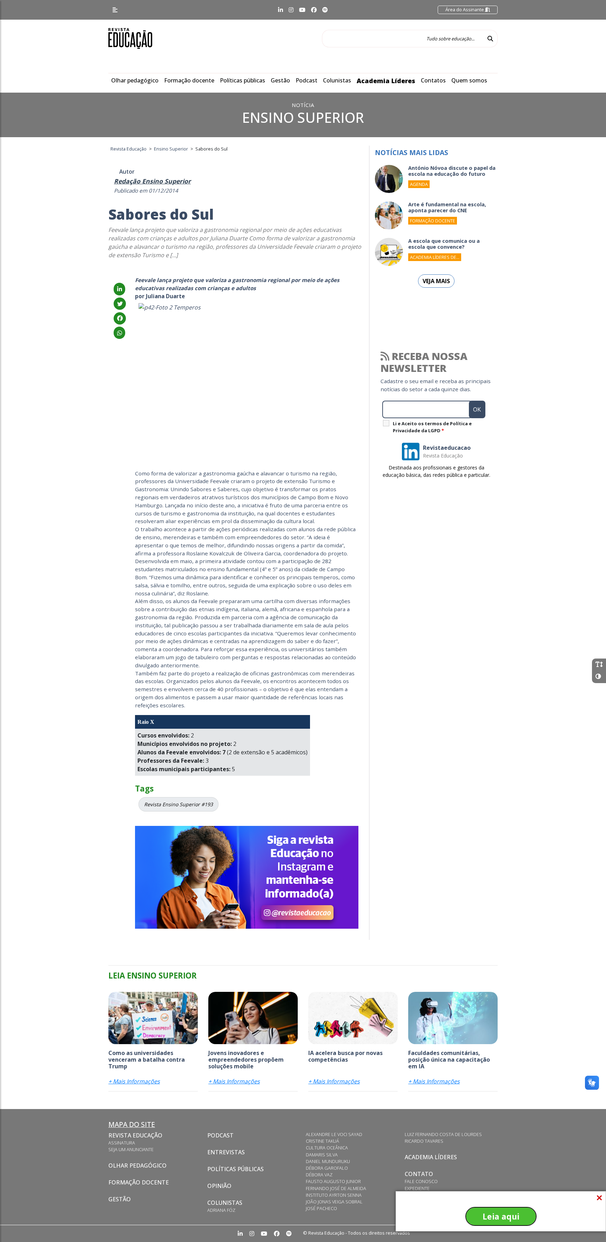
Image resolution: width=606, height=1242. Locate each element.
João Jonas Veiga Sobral (334, 1201)
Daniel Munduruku (328, 1161)
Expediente (417, 1188)
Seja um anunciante (131, 1149)
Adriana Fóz (221, 1210)
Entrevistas (226, 1152)
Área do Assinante (465, 9)
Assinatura (121, 1143)
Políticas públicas (242, 80)
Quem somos (469, 80)
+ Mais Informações (134, 1081)
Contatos (433, 80)
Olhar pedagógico (135, 80)
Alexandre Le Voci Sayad (334, 1134)
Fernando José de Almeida (336, 1188)
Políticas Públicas (235, 1169)
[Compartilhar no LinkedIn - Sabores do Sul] (119, 289)
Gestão (280, 80)
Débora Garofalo (327, 1168)
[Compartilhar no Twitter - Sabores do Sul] (120, 304)
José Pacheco (321, 1208)
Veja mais (436, 281)
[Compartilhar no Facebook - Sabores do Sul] (120, 318)
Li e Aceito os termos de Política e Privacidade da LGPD (432, 427)
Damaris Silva (322, 1154)
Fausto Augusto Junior (333, 1181)
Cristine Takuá (322, 1141)
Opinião (219, 1186)
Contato (419, 1174)
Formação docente (189, 80)
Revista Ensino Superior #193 (178, 804)
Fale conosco (421, 1181)
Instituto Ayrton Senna (334, 1195)
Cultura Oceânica (327, 1147)
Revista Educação (135, 1135)
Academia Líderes (386, 80)
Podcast (306, 80)
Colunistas (337, 80)
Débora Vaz (319, 1174)
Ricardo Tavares (424, 1141)
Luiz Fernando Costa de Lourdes (443, 1134)
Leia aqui (501, 1216)
